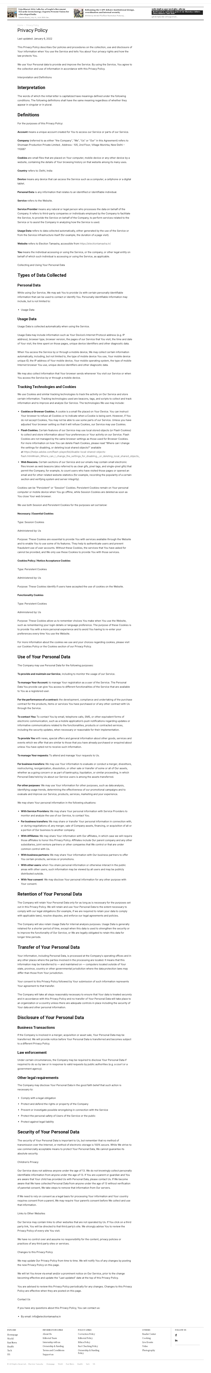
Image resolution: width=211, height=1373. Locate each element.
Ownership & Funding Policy (88, 1351)
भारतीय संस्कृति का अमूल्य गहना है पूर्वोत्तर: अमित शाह (168, 9)
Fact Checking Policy (88, 1346)
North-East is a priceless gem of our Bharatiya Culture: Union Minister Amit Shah (176, 12)
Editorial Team (50, 1338)
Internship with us (51, 1342)
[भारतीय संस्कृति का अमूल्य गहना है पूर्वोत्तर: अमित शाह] (145, 12)
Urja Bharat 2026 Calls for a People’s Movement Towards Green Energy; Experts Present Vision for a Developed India (43, 11)
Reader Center (149, 1334)
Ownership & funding (53, 1346)
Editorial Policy (85, 1338)
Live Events (147, 1342)
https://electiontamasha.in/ (95, 243)
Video (145, 1346)
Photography (148, 1350)
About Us (47, 1334)
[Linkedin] (176, 1340)
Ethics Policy (84, 1342)
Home (20, 25)
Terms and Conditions (53, 1350)
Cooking (146, 1338)
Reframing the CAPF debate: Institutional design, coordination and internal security (110, 10)
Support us (48, 1354)
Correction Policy (86, 1334)
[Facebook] (176, 1335)
